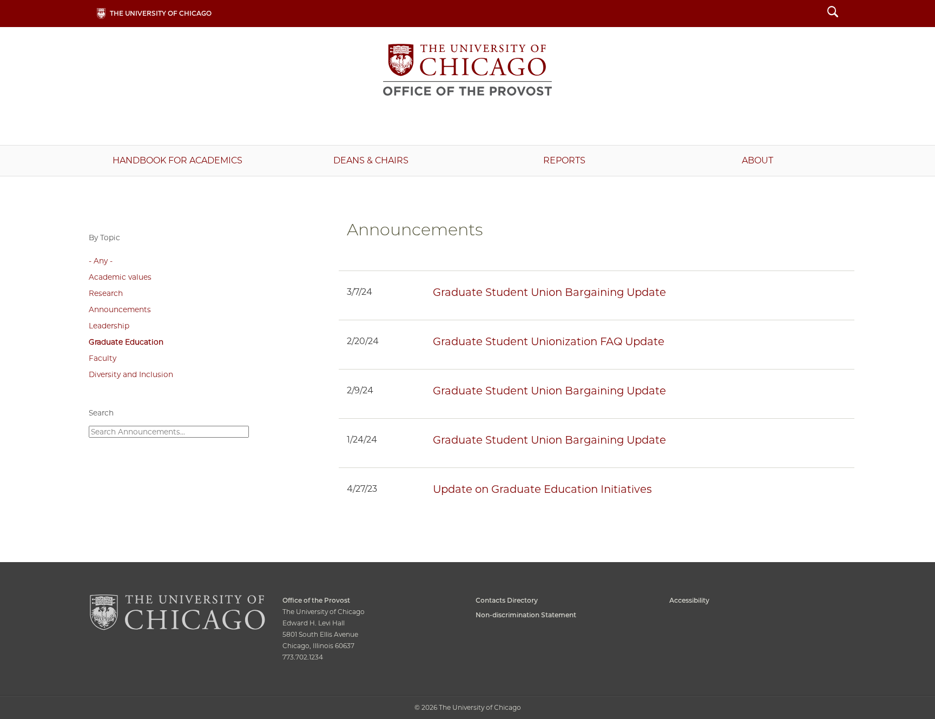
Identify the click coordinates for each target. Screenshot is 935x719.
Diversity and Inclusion (131, 374)
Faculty (102, 358)
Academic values (120, 277)
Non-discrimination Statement (526, 615)
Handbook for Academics (177, 160)
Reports (564, 160)
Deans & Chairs (371, 160)
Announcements (120, 309)
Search (832, 13)
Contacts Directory (507, 600)
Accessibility (689, 600)
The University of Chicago (161, 13)
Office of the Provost (467, 69)
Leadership (109, 325)
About (757, 160)
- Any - (101, 260)
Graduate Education (126, 342)
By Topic (104, 237)
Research (106, 293)
